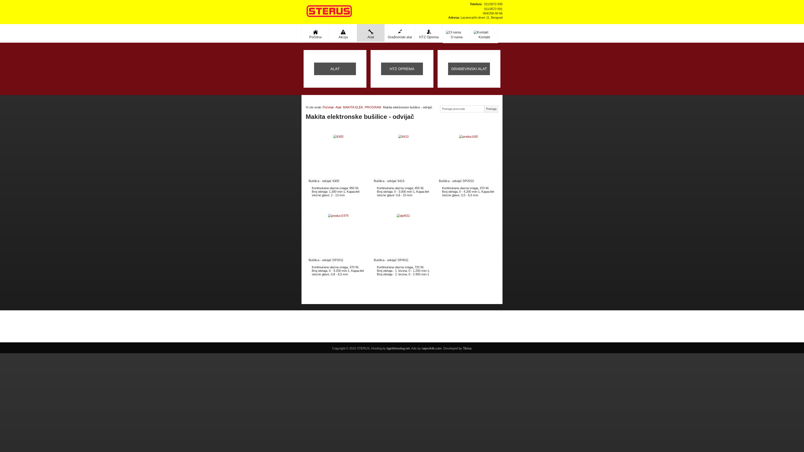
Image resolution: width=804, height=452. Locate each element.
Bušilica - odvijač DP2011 (326, 260)
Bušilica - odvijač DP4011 (391, 260)
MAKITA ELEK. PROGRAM (362, 107)
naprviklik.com (432, 348)
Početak (328, 107)
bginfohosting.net (398, 348)
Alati (338, 107)
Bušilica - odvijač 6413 (389, 181)
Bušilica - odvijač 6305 (324, 181)
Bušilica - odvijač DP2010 (456, 181)
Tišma (467, 348)
